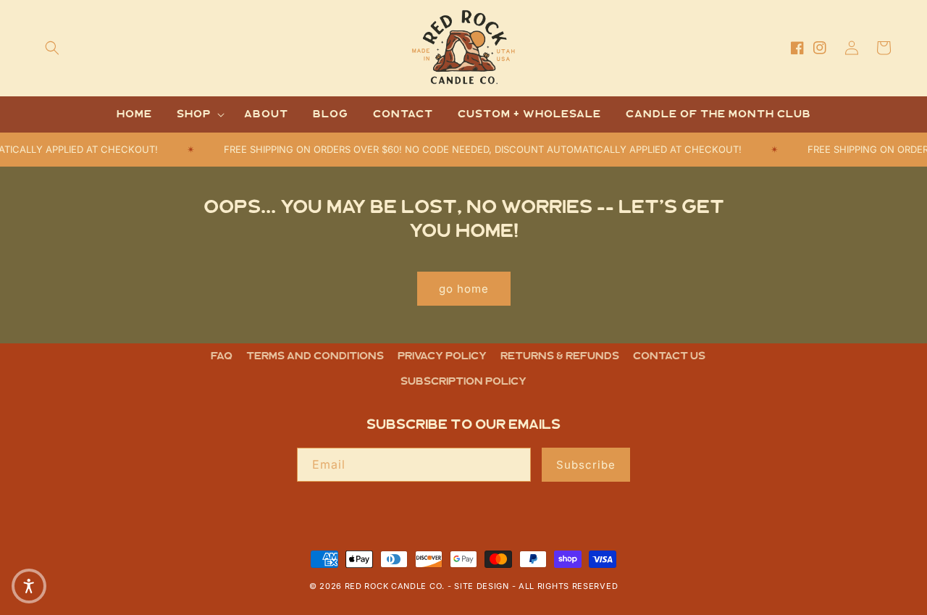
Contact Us (669, 356)
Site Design (481, 586)
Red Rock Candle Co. (395, 586)
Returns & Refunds (559, 356)
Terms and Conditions (315, 356)
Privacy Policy (442, 356)
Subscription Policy (463, 381)
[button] (52, 48)
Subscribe (586, 465)
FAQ (221, 356)
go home (464, 289)
